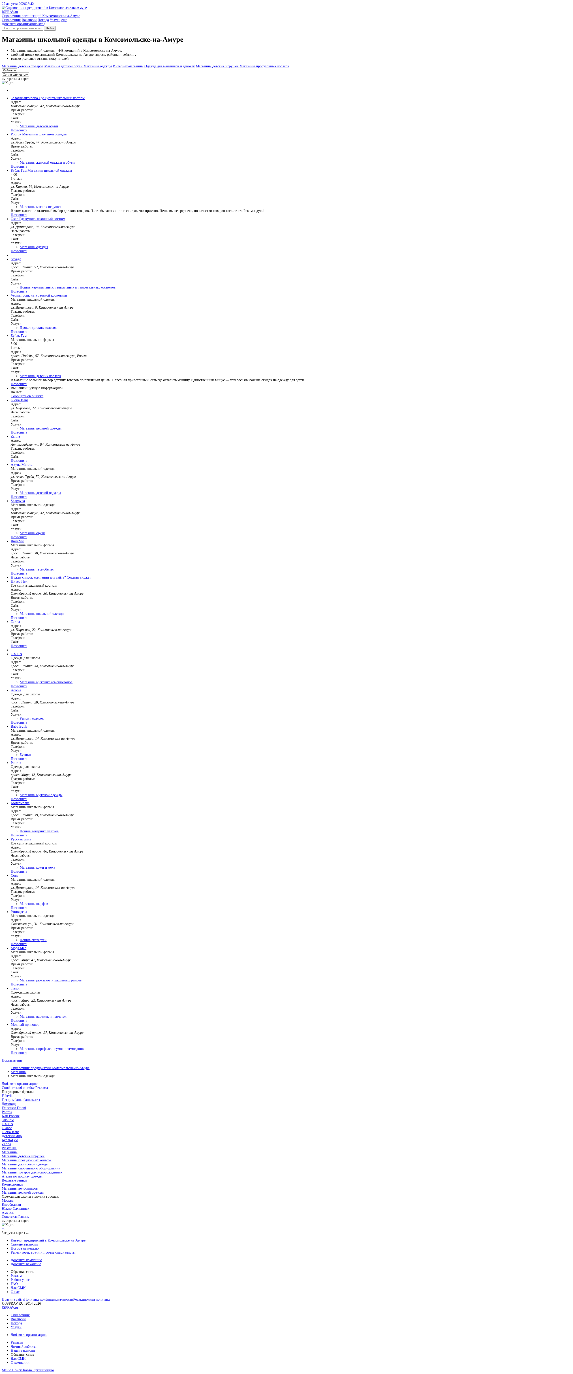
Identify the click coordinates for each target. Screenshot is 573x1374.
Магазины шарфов (34, 904)
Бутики (25, 754)
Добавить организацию (20, 24)
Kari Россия (10, 1116)
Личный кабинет (24, 1346)
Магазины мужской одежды (41, 795)
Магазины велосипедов (20, 1188)
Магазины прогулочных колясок (264, 66)
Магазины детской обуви (63, 66)
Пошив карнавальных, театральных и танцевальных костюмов (68, 287)
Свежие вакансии (24, 1244)
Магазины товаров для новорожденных (32, 1172)
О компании (20, 1362)
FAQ (14, 1284)
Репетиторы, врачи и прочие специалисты (43, 1252)
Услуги (55, 20)
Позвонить (19, 130)
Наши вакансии (23, 1350)
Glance (7, 1128)
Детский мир (12, 1136)
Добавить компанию (26, 1260)
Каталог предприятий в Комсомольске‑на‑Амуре (48, 1240)
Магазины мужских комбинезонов (46, 682)
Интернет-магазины (128, 66)
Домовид (9, 1104)
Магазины (18, 1072)
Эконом (8, 1120)
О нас (15, 1292)
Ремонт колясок (32, 718)
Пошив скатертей (33, 940)
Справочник (11, 20)
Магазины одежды (97, 66)
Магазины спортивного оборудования (31, 1168)
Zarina (6, 1144)
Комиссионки (12, 1184)
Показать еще (12, 1060)
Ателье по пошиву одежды (22, 1176)
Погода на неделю (25, 1248)
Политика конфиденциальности (48, 1299)
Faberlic (7, 1096)
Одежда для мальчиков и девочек (169, 66)
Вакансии (29, 20)
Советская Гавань (15, 1216)
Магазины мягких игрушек (40, 207)
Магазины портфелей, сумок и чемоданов (52, 1049)
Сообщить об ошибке (18, 1088)
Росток (7, 1112)
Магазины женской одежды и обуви (47, 162)
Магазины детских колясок (40, 376)
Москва (7, 1200)
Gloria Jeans (10, 1132)
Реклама (41, 1088)
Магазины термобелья (36, 569)
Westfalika (9, 1148)
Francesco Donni (14, 1108)
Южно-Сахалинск (15, 1208)
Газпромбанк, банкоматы (21, 1100)
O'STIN (7, 1124)
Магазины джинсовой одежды (25, 1164)
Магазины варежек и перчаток (43, 1016)
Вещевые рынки (14, 1180)
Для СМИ (18, 1288)
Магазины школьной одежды (42, 613)
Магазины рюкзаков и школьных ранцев (51, 980)
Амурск (8, 1212)
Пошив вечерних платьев (39, 831)
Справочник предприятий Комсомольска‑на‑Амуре (50, 1068)
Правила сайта (13, 1299)
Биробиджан (11, 1204)
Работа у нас (20, 1280)
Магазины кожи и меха (37, 867)
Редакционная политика (91, 1299)
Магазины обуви (32, 533)
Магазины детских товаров (22, 66)
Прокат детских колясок (38, 327)
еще (64, 20)
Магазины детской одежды (40, 493)
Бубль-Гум (10, 1140)
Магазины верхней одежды (41, 428)
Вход (41, 24)
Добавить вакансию (26, 1264)
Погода (43, 20)
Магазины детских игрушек (217, 66)
